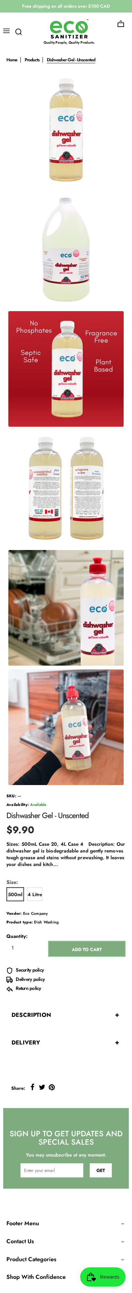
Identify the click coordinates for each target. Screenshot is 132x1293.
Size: (12, 882)
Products (32, 60)
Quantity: (17, 936)
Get (100, 1170)
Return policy (27, 988)
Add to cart (87, 949)
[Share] (32, 1087)
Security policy (29, 970)
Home (11, 60)
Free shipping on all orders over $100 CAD (66, 6)
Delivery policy (29, 979)
